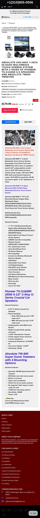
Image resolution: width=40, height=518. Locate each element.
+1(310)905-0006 (20, 2)
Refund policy (6, 428)
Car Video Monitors (7, 452)
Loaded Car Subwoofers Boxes (11, 471)
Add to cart (10, 110)
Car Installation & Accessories (11, 477)
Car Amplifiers (6, 461)
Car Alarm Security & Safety (10, 480)
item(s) (31, 17)
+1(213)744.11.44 (12, 498)
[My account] (2, 7)
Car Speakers (6, 458)
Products (12, 23)
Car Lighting (5, 483)
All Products (13, 89)
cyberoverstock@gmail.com (15, 501)
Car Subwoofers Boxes (9, 468)
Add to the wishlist (26, 110)
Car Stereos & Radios (8, 455)
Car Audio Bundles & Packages (16, 91)
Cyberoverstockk (20, 12)
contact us (5, 421)
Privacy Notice (6, 431)
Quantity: (21, 104)
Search (4, 418)
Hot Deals (30, 91)
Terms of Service (7, 425)
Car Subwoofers (6, 464)
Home (4, 23)
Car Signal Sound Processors (11, 474)
